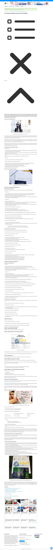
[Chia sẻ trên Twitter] (6, 494)
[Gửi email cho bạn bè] (8, 494)
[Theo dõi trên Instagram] (36, 535)
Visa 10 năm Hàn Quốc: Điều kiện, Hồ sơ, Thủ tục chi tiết (12, 488)
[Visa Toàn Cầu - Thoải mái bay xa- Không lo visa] (6, 3)
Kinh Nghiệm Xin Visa (24, 11)
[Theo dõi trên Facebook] (35, 535)
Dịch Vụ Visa (17, 6)
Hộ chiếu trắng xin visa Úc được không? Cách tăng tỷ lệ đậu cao (13, 491)
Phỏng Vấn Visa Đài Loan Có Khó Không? (10, 490)
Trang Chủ (5, 6)
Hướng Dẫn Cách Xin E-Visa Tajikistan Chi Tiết (11, 489)
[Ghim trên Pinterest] (9, 494)
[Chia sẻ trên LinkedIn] (10, 494)
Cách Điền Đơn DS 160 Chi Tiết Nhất (10, 492)
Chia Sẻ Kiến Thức (11, 6)
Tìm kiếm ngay (21, 9)
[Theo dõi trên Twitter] (47, 0)
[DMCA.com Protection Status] (36, 537)
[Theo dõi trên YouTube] (38, 535)
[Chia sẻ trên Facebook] (5, 494)
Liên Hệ (22, 6)
